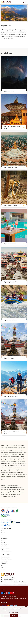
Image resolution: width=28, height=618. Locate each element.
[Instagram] (6, 593)
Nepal (2, 530)
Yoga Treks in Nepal (5, 549)
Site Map (16, 598)
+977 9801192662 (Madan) (10, 579)
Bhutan (2, 532)
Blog (2, 565)
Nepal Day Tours (5, 544)
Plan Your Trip (4, 561)
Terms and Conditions (7, 596)
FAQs (11, 598)
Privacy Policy (14, 612)
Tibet (2, 535)
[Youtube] (11, 593)
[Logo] (14, 574)
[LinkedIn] (9, 593)
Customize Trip (5, 598)
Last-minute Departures (7, 559)
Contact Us (22, 598)
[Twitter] (4, 593)
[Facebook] (2, 593)
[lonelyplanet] (5, 525)
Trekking (3, 540)
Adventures (4, 547)
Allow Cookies (14, 615)
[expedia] (16, 522)
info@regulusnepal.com (9, 577)
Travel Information (5, 557)
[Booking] (5, 522)
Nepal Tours (4, 542)
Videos (2, 567)
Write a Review (4, 563)
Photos (2, 569)
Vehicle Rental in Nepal (6, 551)
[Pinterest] (13, 593)
